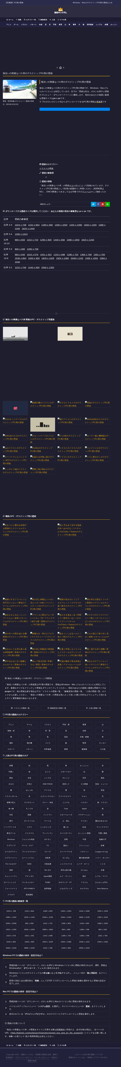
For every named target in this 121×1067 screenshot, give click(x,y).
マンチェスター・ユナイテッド (34, 882)
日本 (84, 778)
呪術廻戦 (29, 895)
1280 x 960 (47, 225)
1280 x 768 (32, 249)
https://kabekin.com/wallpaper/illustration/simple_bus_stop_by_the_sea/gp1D (47, 1033)
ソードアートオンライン (13, 827)
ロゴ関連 (84, 784)
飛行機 (29, 743)
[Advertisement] (60, 46)
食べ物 (11, 809)
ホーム (10, 20)
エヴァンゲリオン (48, 796)
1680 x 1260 (11, 917)
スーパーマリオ (66, 852)
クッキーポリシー (42, 1057)
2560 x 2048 (11, 923)
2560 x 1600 (29, 929)
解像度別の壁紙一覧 (58, 708)
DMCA (54, 1057)
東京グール (11, 833)
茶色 (102, 790)
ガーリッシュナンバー (13, 882)
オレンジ (66, 778)
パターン (33, 24)
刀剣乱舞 (47, 864)
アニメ (8, 24)
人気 (53, 20)
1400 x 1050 (61, 225)
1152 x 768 (20, 267)
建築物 (84, 749)
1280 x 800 (46, 240)
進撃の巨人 (11, 802)
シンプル (99, 24)
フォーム (86, 192)
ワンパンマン (47, 833)
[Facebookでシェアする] (98, 204)
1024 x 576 (32, 254)
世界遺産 (90, 24)
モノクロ (29, 809)
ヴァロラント (29, 802)
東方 (11, 821)
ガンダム (66, 858)
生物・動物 (84, 737)
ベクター (84, 802)
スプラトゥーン (11, 858)
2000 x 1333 (47, 267)
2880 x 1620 (29, 948)
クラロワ (11, 895)
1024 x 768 (20, 225)
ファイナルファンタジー (68, 796)
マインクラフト (103, 827)
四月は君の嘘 (66, 870)
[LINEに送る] (107, 204)
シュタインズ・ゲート (49, 827)
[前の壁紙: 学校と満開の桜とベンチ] (57, 67)
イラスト (24, 24)
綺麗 (106, 24)
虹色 (84, 827)
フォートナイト (11, 888)
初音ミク (66, 784)
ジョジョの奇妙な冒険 (31, 839)
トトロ (102, 864)
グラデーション (84, 815)
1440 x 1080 (75, 225)
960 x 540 (20, 254)
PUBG (47, 882)
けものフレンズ (66, 888)
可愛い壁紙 (102, 833)
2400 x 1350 (91, 258)
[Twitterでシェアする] (93, 204)
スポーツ (11, 749)
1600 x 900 (34, 258)
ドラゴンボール (11, 796)
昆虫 (66, 737)
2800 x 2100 (84, 917)
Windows (11, 839)
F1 (48, 845)
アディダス (29, 876)
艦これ (66, 827)
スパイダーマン (66, 833)
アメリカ (47, 790)
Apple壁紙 (48, 876)
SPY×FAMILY (29, 888)
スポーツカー (66, 772)
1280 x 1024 (21, 234)
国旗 (29, 815)
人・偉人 (66, 821)
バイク (47, 743)
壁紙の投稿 (32, 1061)
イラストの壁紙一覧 (22, 708)
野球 (84, 743)
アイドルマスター (29, 852)
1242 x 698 (59, 254)
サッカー (102, 743)
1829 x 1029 (47, 258)
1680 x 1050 (73, 240)
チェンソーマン (11, 876)
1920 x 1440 (28, 228)
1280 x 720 (72, 254)
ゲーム (16, 24)
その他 (102, 749)
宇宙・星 (66, 724)
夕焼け (29, 784)
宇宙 (54, 24)
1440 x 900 (59, 240)
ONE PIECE (48, 784)
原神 (11, 870)
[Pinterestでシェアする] (102, 204)
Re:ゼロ (48, 870)
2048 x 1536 (47, 917)
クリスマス (29, 833)
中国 (84, 839)
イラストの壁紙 (46, 169)
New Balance (102, 888)
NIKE (29, 864)
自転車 (47, 858)
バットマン (47, 815)
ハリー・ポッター (103, 858)
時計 (84, 876)
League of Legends (103, 852)
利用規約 (60, 1030)
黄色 (11, 778)
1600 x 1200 (90, 225)
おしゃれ (29, 790)
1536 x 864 (20, 258)
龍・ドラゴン (102, 802)
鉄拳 (102, 845)
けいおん (84, 870)
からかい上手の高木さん (105, 882)
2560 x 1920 (66, 917)
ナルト (84, 796)
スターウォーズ (66, 815)
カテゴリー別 (31, 20)
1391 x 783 (99, 254)
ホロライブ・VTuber (67, 882)
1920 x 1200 (87, 240)
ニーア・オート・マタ (86, 864)
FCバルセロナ (11, 864)
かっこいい (115, 24)
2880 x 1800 (47, 929)
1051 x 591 (46, 254)
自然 (40, 24)
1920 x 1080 (62, 258)
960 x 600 (20, 240)
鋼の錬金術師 (84, 858)
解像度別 (43, 20)
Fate (66, 809)
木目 (11, 815)
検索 (19, 20)
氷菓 (102, 870)
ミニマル (66, 802)
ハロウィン (84, 852)
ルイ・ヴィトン (66, 876)
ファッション (84, 845)
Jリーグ (48, 852)
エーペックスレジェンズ (32, 858)
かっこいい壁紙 (84, 833)
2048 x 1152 (77, 258)
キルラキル (84, 888)
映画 (66, 749)
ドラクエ (84, 882)
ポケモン (47, 839)
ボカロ (11, 784)
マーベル (47, 821)
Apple (84, 809)
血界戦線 (47, 888)
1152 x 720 (32, 240)
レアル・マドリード (103, 876)
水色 (29, 778)
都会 (102, 778)
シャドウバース (66, 864)
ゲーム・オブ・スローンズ (32, 845)
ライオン (84, 821)
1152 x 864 (33, 225)
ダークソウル (29, 821)
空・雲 (47, 731)
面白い (66, 845)
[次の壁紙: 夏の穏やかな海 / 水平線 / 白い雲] (63, 67)
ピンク (47, 772)
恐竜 (66, 839)
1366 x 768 (86, 254)
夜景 (60, 24)
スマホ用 (62, 20)
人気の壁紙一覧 (95, 708)
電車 (74, 24)
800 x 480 (20, 249)
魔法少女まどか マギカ (104, 821)
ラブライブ (11, 845)
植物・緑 (11, 731)
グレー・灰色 (47, 802)
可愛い (11, 772)
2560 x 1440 (11, 948)
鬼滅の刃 (102, 839)
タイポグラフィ (11, 852)
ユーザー (75, 186)
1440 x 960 (33, 267)
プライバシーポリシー (24, 1057)
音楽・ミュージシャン (104, 784)
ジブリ (29, 827)
